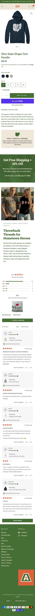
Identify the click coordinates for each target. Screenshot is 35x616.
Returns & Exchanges (7, 549)
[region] (17, 306)
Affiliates (4, 552)
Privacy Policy (5, 554)
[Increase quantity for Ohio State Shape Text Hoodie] (7, 95)
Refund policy (5, 566)
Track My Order (5, 535)
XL (18, 84)
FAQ (2, 543)
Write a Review (18, 320)
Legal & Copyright (6, 560)
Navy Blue (3, 76)
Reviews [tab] (6, 315)
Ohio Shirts (17, 144)
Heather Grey (11, 76)
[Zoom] (31, 13)
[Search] (29, 6)
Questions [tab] (16, 315)
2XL (23, 84)
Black (7, 76)
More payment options (17, 105)
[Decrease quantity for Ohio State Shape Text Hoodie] (2, 95)
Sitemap (3, 532)
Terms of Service (6, 557)
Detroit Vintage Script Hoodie (17, 489)
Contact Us (4, 541)
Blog (2, 538)
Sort (17, 326)
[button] (17, 281)
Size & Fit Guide (6, 546)
